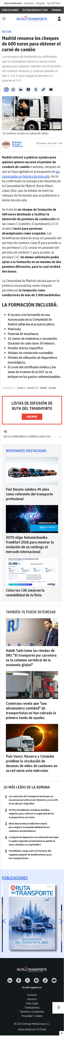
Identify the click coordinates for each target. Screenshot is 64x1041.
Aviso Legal (32, 1003)
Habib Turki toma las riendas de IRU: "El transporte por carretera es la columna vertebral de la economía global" (31, 657)
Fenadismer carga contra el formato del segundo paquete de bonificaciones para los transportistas (28, 854)
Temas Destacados (13, 3)
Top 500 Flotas (54, 3)
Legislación (29, 3)
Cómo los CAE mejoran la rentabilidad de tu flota (25, 592)
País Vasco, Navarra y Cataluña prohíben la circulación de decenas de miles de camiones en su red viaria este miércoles (31, 763)
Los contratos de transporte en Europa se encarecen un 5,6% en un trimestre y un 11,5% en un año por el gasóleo (31, 800)
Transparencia (31, 1007)
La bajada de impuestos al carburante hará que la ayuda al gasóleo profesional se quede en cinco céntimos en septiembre (32, 840)
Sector (6, 31)
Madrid (43, 387)
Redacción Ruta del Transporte (17, 144)
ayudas (52, 387)
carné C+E (32, 387)
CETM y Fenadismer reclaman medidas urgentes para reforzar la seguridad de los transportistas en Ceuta (29, 813)
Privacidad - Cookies (32, 1016)
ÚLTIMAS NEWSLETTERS (35, 10)
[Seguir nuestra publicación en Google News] (6, 89)
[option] (32, 917)
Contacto (32, 995)
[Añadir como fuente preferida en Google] (58, 1008)
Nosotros (32, 999)
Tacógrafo (40, 3)
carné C (21, 387)
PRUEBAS (56, 10)
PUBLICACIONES (10, 10)
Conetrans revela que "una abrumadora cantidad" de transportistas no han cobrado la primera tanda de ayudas (31, 710)
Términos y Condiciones (32, 1011)
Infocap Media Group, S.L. (36, 1023)
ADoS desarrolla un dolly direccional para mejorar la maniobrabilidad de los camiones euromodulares (27, 827)
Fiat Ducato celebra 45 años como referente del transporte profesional (29, 494)
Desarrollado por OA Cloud (32, 1029)
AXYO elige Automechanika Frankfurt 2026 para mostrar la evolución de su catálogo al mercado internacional (30, 544)
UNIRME (32, 417)
